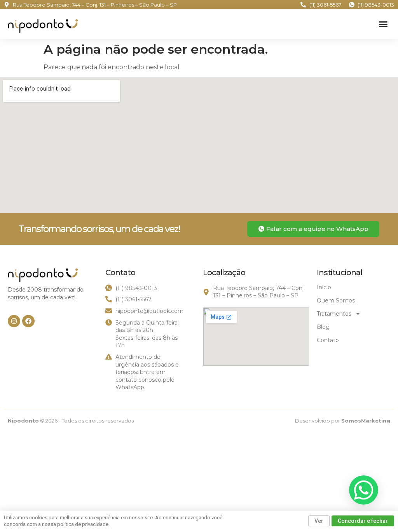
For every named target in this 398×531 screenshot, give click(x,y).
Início (324, 287)
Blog (323, 326)
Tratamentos (334, 313)
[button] (383, 24)
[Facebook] (28, 321)
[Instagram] (14, 321)
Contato (328, 340)
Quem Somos (336, 300)
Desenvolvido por (342, 420)
